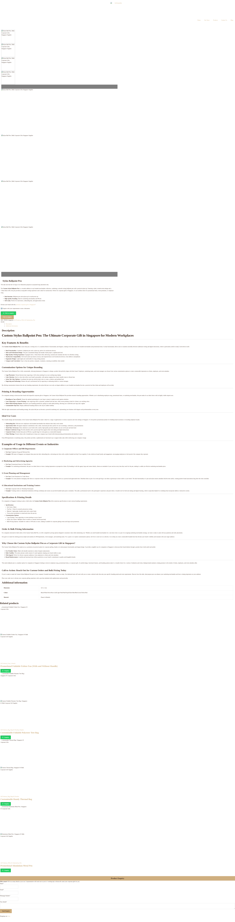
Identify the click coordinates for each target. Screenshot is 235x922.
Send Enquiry (6, 911)
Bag (9, 730)
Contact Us (224, 20)
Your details (3, 902)
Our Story (206, 20)
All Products (17, 320)
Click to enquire (9, 313)
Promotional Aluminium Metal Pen (16, 866)
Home (199, 20)
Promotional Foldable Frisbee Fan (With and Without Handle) (29, 666)
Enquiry (6, 670)
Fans (9, 663)
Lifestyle (13, 663)
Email (2, 889)
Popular (22, 730)
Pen (34, 320)
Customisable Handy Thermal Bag (16, 799)
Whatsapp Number (5, 895)
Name (2, 883)
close (9, 916)
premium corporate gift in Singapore (25, 304)
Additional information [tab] (12, 326)
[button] (8, 313)
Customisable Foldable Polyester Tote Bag (19, 733)
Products (215, 20)
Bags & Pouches (14, 730)
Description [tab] (9, 324)
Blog (232, 20)
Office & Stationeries (26, 320)
